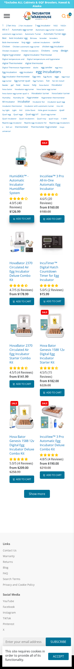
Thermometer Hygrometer (44, 127)
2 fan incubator (25, 25)
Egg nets (36, 76)
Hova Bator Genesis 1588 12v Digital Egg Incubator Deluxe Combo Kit (21, 445)
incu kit (60, 106)
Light (14, 110)
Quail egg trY (32, 114)
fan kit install (58, 80)
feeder (5, 85)
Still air (9, 127)
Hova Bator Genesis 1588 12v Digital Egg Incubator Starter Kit (52, 353)
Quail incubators (26, 118)
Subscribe (58, 642)
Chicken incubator (10, 50)
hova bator (7, 89)
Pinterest (8, 624)
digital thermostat (34, 63)
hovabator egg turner (24, 89)
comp (55, 50)
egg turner (7, 80)
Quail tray (41, 118)
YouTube (8, 601)
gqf (12, 85)
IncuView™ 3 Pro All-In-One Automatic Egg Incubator (52, 182)
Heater (26, 85)
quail (61, 110)
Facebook (9, 607)
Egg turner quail (22, 80)
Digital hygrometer (11, 55)
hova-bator (44, 85)
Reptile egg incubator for (35, 123)
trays (62, 127)
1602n (63, 25)
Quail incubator (9, 118)
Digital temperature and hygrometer (43, 59)
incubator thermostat (12, 106)
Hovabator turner (40, 93)
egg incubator (26, 72)
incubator (24, 101)
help (34, 85)
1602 (55, 25)
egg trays (66, 76)
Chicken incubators (30, 50)
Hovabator (57, 85)
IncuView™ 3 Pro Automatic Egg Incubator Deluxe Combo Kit (52, 443)
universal (6, 131)
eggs (57, 76)
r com (64, 118)
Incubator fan (39, 101)
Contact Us (10, 550)
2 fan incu (11, 25)
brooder (43, 38)
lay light (5, 110)
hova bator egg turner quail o (15, 93)
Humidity (6, 97)
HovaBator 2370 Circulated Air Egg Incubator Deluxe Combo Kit (20, 271)
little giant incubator (47, 110)
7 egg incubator (42, 25)
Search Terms (11, 579)
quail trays (53, 118)
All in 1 (5, 29)
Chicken (6, 46)
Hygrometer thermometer (53, 97)
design (64, 50)
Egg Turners (38, 80)
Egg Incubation (9, 72)
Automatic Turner (33, 34)
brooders (54, 38)
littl (20, 110)
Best (4, 38)
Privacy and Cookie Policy (19, 584)
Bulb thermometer (10, 42)
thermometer (21, 127)
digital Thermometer (12, 63)
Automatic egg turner (22, 29)
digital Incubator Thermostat (38, 54)
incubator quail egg (56, 101)
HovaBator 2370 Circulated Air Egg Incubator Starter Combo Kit (20, 353)
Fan (48, 80)
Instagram (9, 612)
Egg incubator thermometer (16, 76)
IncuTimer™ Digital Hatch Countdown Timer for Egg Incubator (49, 271)
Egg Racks (47, 76)
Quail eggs (18, 114)
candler (56, 42)
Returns (8, 562)
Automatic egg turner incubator (50, 29)
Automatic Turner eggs (55, 33)
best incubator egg (18, 38)
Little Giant (30, 110)
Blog (5, 567)
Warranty (9, 556)
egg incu (58, 67)
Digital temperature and (13, 59)
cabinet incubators (41, 42)
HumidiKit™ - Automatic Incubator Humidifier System (18, 184)
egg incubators (48, 71)
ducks (35, 67)
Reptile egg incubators (59, 122)
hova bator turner (61, 93)
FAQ (5, 573)
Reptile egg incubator (12, 122)
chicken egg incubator (53, 46)
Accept (58, 656)
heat (18, 85)
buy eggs (26, 42)
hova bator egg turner (46, 89)
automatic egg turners (12, 34)
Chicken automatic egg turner (26, 46)
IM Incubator (8, 101)
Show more (37, 494)
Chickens (45, 50)
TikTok (7, 618)
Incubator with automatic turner (39, 106)
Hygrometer (33, 97)
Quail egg (6, 114)
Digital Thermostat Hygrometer (16, 67)
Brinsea (33, 38)
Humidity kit (18, 97)
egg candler (46, 67)
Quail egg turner (48, 114)
